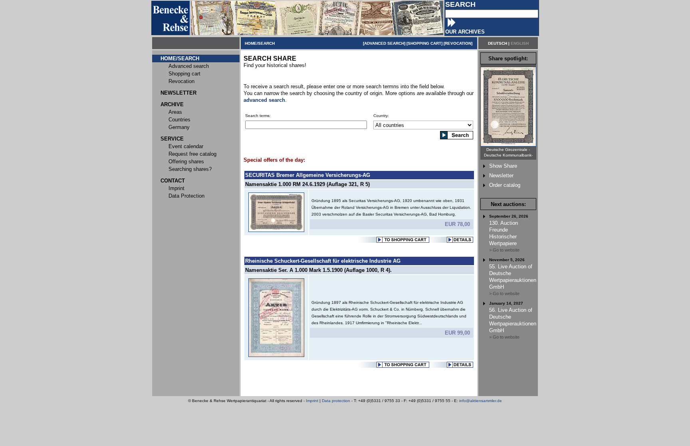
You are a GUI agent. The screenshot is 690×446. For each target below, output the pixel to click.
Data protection (336, 400)
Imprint (312, 400)
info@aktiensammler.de (480, 400)
